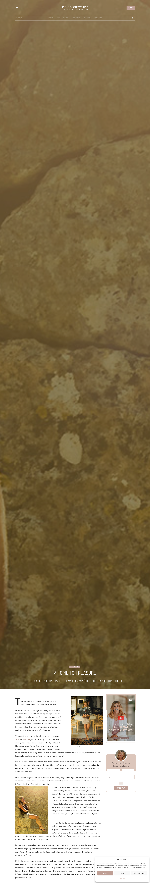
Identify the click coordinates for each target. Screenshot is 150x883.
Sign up (130, 8)
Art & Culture (74, 667)
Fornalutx (26, 739)
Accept (105, 873)
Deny (122, 873)
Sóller (17, 739)
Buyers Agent (98, 18)
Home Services (76, 18)
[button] (146, 859)
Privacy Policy (122, 878)
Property (51, 18)
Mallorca (66, 18)
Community (87, 18)
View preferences (138, 873)
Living (58, 18)
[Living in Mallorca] (75, 7)
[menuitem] (16, 17)
